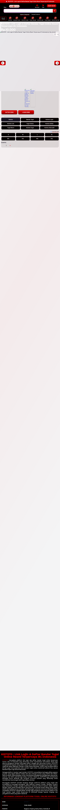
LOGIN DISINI (26, 112)
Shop (5, 7)
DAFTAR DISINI (9, 112)
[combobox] (28, 11)
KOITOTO (5, 760)
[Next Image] (57, 63)
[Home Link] (14, 6)
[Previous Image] (3, 63)
